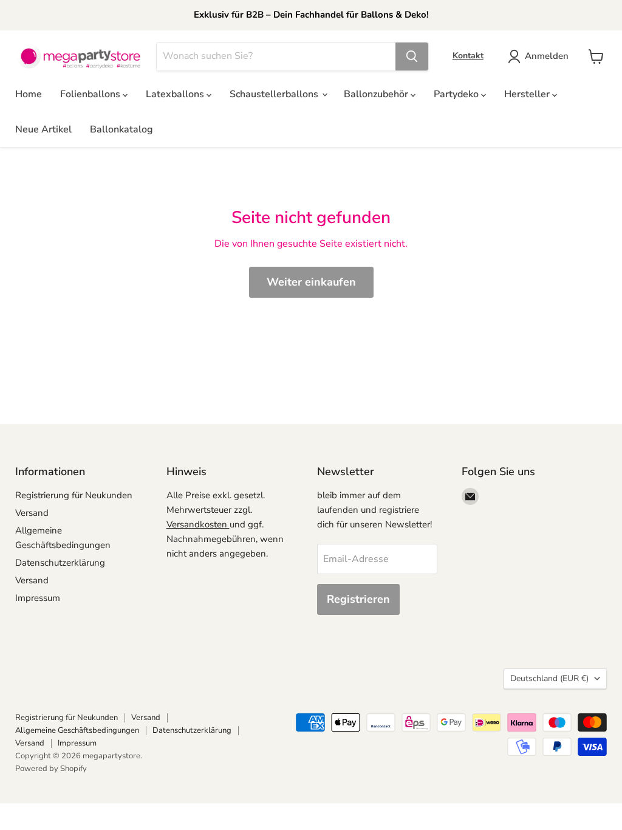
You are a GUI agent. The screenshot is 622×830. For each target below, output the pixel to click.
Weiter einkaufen (311, 282)
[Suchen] (411, 56)
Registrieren (358, 599)
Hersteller (528, 94)
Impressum (37, 598)
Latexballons (176, 94)
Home (28, 94)
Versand (32, 513)
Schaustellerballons (275, 94)
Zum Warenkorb (505, 800)
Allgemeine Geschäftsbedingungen (77, 730)
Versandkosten (198, 524)
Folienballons (91, 94)
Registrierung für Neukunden (73, 495)
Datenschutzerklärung (60, 563)
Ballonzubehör (377, 94)
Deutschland (549, 678)
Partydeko (457, 94)
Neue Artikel (43, 129)
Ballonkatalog (121, 129)
